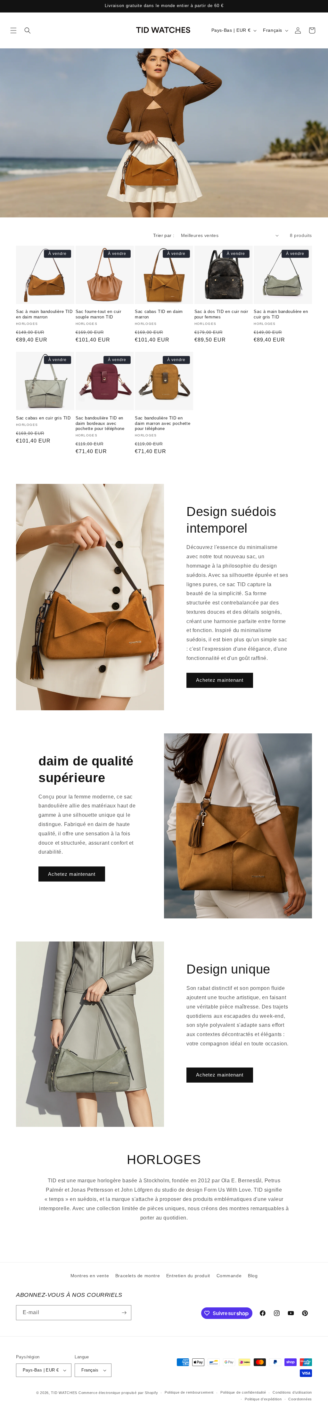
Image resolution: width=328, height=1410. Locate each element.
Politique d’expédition (263, 1399)
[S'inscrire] (124, 1312)
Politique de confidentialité (243, 1392)
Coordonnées (300, 1399)
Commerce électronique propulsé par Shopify (118, 1393)
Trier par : (163, 235)
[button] (13, 30)
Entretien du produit (188, 1275)
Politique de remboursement (189, 1392)
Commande (229, 1275)
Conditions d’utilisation (292, 1392)
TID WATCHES (64, 1393)
